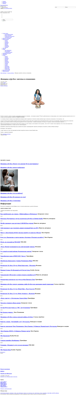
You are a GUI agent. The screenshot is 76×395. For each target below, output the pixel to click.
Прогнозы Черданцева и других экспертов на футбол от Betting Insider (21, 218)
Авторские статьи (8, 37)
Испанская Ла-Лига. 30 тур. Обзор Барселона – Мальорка (18, 265)
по (27, 393)
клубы (15, 393)
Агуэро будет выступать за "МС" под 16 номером (15, 307)
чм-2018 (53, 393)
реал (33, 393)
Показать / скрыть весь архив (6, 388)
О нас (5, 376)
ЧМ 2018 (4, 48)
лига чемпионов (20, 393)
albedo (4, 82)
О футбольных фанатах (4, 393)
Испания (6, 43)
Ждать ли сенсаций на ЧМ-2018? (10, 242)
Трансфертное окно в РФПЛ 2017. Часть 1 (13, 256)
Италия (6, 44)
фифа (50, 393)
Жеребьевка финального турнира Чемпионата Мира (16, 260)
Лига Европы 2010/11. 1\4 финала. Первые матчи (15, 331)
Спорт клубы (7, 69)
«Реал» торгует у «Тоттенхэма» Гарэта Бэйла (13, 298)
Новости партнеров (5, 369)
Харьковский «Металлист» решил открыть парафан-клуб (18, 275)
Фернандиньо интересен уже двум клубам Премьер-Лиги (17, 279)
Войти (6, 5)
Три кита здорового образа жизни (10, 303)
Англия (6, 41)
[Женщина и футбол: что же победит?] (9, 191)
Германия (7, 42)
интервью (11, 393)
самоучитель (37, 393)
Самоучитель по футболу (9, 36)
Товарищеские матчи (7, 53)
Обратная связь (10, 376)
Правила (4, 3)
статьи (41, 393)
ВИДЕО (2, 371)
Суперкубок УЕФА (8, 52)
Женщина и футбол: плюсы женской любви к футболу (16, 317)
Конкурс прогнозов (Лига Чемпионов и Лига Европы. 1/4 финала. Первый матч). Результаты (28, 326)
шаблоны (57, 393)
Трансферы (5, 54)
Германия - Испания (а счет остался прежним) (14, 345)
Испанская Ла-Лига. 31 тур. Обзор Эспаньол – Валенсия (17, 293)
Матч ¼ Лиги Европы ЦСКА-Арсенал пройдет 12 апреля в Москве (20, 232)
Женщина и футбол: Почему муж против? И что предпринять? (19, 163)
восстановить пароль (8, 8)
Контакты (4, 2)
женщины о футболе (7, 134)
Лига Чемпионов (8, 50)
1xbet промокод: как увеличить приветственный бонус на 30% (19, 228)
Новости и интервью (7, 38)
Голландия (7, 46)
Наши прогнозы (6, 71)
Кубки (4, 49)
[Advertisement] (38, 27)
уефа (48, 393)
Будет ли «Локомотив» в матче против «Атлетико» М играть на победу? (22, 237)
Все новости (2, 352)
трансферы (45, 393)
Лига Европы (7, 51)
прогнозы (30, 393)
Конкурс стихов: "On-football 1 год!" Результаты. (15, 321)
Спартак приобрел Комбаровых (10, 340)
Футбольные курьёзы (9, 34)
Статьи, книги (5, 33)
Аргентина (7, 66)
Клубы (4, 55)
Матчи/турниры (6, 39)
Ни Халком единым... (6, 312)
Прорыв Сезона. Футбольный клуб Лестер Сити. (15, 270)
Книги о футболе (8, 35)
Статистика (15, 376)
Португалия (7, 67)
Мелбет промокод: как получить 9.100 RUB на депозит (17, 223)
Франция (6, 45)
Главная (4, 1)
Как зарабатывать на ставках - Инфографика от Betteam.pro (18, 214)
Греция (6, 65)
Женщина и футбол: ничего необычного (12, 167)
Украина (6, 47)
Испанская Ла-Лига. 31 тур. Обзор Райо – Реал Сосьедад (17, 289)
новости (24, 393)
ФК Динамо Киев (5, 349)
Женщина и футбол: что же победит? (11, 193)
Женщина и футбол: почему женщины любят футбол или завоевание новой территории (26, 284)
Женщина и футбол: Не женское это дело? (13, 197)
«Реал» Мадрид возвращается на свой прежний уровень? (17, 246)
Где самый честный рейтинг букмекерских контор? (16, 251)
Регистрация (2, 5)
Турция (6, 64)
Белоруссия (7, 68)
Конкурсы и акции (6, 70)
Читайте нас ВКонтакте (6, 373)
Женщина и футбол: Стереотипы (10, 200)
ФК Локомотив (5, 335)
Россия (6, 40)
